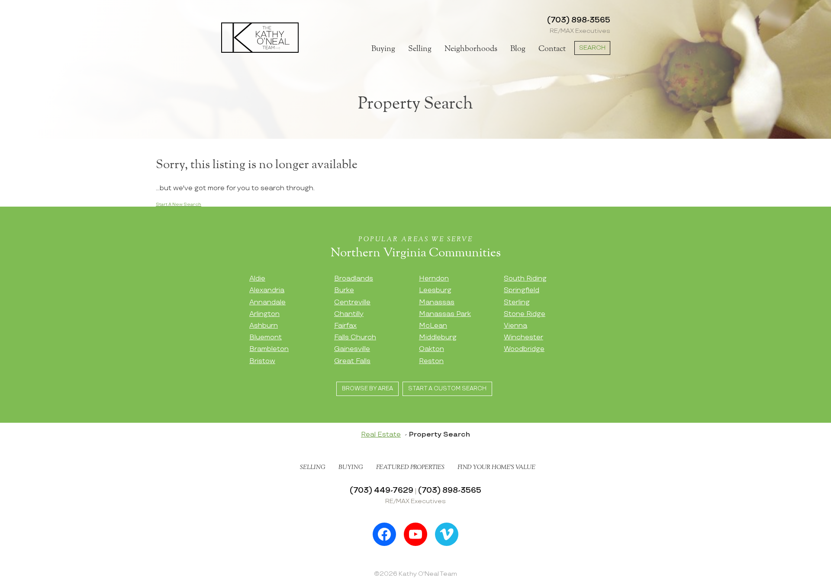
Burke (344, 290)
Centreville (352, 302)
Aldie (257, 278)
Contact (552, 49)
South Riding (525, 278)
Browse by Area (367, 388)
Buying (383, 49)
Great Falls (352, 361)
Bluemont (265, 337)
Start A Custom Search (447, 388)
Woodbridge (524, 349)
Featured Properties (410, 467)
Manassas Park (445, 314)
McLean (433, 326)
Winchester (523, 337)
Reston (431, 361)
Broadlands (353, 278)
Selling (420, 49)
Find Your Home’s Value (496, 467)
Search (592, 47)
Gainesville (352, 349)
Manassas (436, 302)
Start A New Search (178, 204)
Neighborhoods (470, 49)
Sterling (517, 302)
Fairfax (345, 326)
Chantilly (349, 314)
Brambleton (269, 349)
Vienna (515, 326)
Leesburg (435, 290)
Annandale (267, 302)
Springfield (521, 290)
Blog (517, 49)
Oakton (431, 349)
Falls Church (355, 337)
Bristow (262, 361)
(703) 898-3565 (578, 20)
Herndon (434, 278)
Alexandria (266, 290)
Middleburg (438, 337)
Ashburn (263, 326)
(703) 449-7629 (381, 490)
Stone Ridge (524, 314)
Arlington (264, 314)
